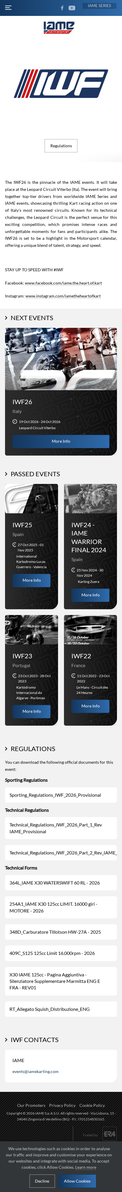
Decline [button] (42, 1180)
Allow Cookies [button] (77, 1180)
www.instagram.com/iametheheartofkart (63, 295)
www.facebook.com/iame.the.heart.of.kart (63, 282)
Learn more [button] (85, 1167)
